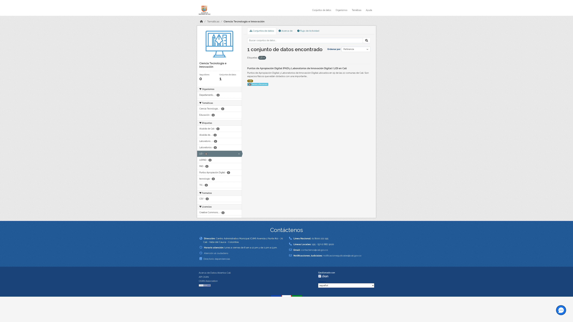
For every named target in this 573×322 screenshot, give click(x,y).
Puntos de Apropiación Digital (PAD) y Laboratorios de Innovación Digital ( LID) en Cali (297, 68)
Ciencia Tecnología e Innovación (244, 21)
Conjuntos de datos (321, 10)
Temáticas (356, 10)
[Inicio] (201, 21)
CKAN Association (208, 281)
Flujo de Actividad (309, 31)
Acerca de (286, 31)
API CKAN (204, 277)
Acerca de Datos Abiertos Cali (215, 272)
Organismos (341, 10)
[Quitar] (264, 58)
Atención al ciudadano (216, 253)
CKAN (323, 276)
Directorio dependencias (217, 259)
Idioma (322, 281)
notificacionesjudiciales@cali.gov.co (342, 255)
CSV (250, 81)
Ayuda (369, 10)
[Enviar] (367, 40)
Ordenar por (333, 49)
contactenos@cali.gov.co (314, 250)
